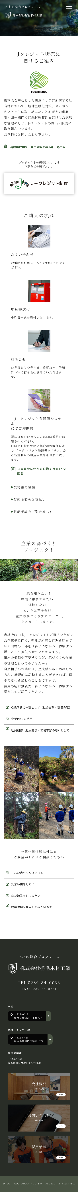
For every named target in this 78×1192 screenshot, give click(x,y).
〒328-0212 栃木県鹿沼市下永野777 (28, 1016)
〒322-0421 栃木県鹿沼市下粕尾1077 (29, 1039)
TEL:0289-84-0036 (39, 983)
